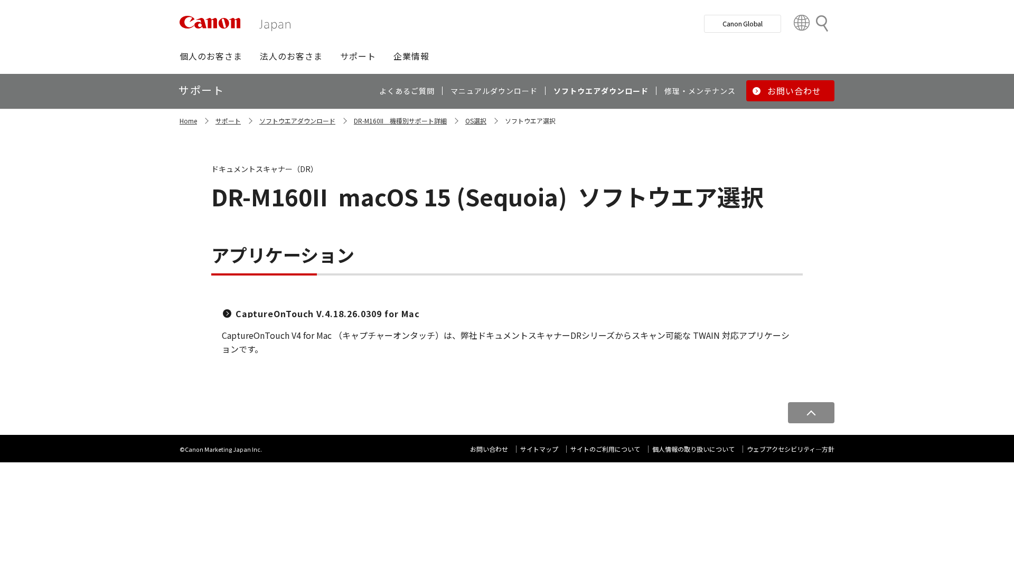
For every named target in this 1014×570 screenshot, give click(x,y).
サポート (228, 120)
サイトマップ (539, 448)
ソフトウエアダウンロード (297, 120)
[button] (211, 56)
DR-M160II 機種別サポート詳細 (400, 120)
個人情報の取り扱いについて (693, 448)
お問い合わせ (489, 448)
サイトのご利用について (605, 448)
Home (188, 120)
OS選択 (475, 120)
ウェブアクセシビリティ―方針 (790, 448)
